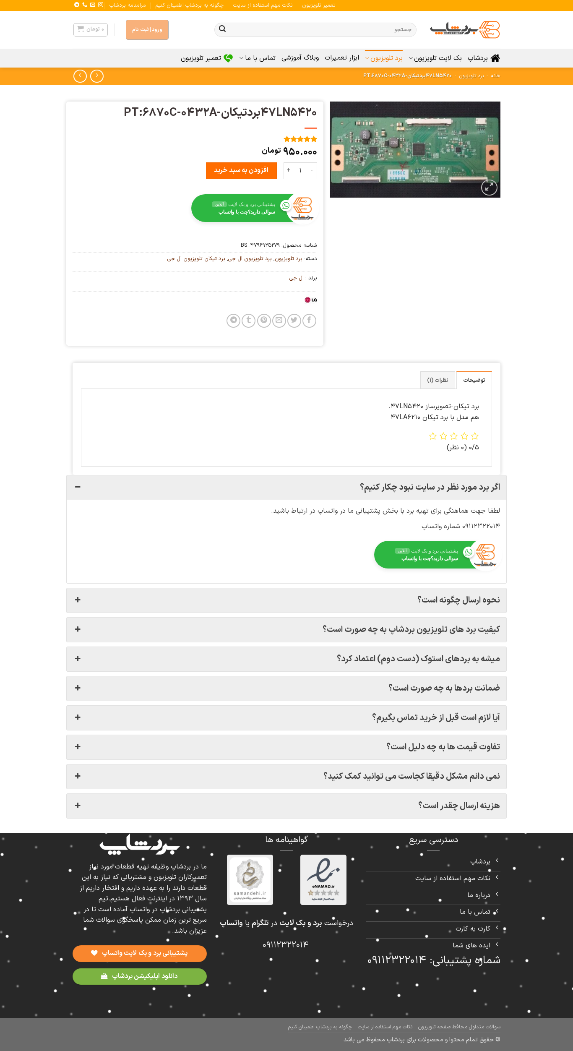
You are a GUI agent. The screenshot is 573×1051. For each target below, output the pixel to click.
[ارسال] (222, 30)
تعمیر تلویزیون (319, 5)
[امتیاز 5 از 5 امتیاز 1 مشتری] (195, 139)
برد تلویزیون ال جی (250, 259)
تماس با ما (260, 58)
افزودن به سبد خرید (241, 170)
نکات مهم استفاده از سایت (263, 5)
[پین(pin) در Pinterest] (264, 321)
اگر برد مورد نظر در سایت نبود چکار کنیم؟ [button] (430, 487)
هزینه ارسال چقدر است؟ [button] (459, 806)
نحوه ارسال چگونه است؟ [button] (458, 600)
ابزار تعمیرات (342, 58)
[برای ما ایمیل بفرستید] (92, 5)
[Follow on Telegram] (76, 5)
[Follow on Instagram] (100, 5)
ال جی (296, 278)
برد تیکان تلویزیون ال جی (196, 259)
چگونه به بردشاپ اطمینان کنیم (189, 5)
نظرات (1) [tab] (437, 380)
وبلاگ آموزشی (300, 58)
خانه (495, 76)
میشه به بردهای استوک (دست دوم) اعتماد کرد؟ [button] (418, 659)
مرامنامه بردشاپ (127, 5)
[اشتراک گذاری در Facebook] (309, 321)
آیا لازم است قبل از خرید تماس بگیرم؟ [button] (436, 718)
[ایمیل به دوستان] (279, 321)
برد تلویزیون (386, 58)
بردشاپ (478, 58)
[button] (90, 30)
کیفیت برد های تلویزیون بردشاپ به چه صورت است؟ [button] (411, 629)
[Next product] (96, 76)
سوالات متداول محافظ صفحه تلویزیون (459, 1027)
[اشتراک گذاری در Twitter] (294, 321)
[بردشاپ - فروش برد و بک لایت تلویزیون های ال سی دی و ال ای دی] (464, 30)
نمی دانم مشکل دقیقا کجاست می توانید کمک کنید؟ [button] (411, 776)
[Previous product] (79, 76)
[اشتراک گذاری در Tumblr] (248, 321)
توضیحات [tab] (474, 380)
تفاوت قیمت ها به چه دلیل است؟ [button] (443, 747)
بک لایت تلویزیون (438, 58)
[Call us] (84, 5)
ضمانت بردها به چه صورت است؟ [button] (444, 688)
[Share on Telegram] (233, 321)
